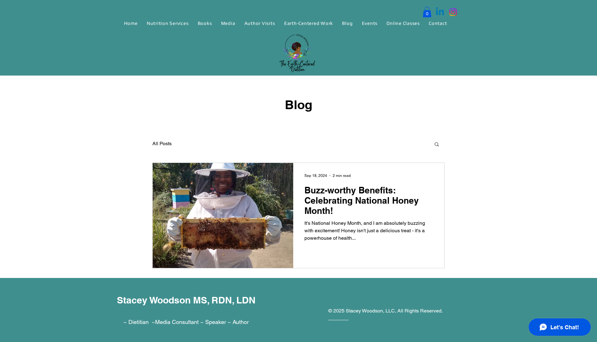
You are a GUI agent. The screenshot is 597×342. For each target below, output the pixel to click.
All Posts (162, 143)
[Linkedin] (440, 12)
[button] (427, 12)
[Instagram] (453, 12)
